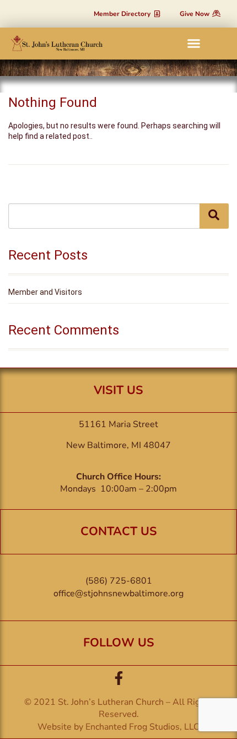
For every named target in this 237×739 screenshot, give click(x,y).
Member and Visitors (45, 292)
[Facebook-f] (119, 678)
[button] (194, 43)
